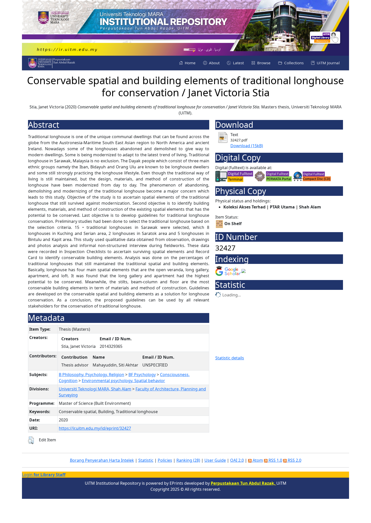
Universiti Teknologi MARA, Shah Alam (95, 389)
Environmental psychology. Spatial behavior (123, 380)
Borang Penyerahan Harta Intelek (102, 460)
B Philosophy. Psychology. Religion (91, 374)
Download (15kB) (246, 145)
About (214, 62)
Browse (263, 62)
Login (43, 474)
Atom (257, 460)
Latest (238, 62)
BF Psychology (142, 374)
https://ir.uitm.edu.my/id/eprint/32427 (95, 428)
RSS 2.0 (294, 460)
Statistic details (229, 358)
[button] (31, 440)
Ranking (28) (188, 460)
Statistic (145, 460)
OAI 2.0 (237, 460)
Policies (165, 460)
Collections (293, 62)
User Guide (215, 460)
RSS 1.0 (275, 460)
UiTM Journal (328, 62)
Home (190, 62)
